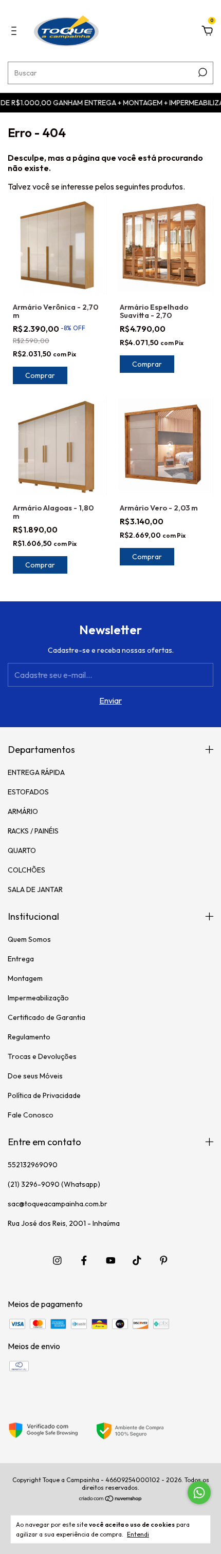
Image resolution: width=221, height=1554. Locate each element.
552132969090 (33, 1164)
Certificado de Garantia (46, 1017)
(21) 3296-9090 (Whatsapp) (54, 1184)
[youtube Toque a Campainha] (111, 1260)
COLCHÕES (26, 870)
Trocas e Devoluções (42, 1056)
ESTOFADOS (28, 792)
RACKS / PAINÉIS (33, 831)
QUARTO (22, 850)
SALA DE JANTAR (35, 889)
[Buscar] (202, 72)
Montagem (25, 978)
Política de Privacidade (44, 1095)
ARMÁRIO (23, 811)
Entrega (21, 958)
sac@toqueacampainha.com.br (57, 1203)
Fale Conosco (30, 1115)
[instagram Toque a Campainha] (57, 1260)
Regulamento (29, 1036)
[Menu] (16, 31)
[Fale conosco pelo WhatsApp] (199, 1492)
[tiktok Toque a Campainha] (137, 1260)
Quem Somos (29, 939)
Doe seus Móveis (35, 1076)
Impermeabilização (38, 997)
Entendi (138, 1534)
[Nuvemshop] (111, 1499)
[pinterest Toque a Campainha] (164, 1260)
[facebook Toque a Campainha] (84, 1260)
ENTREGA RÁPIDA (36, 772)
